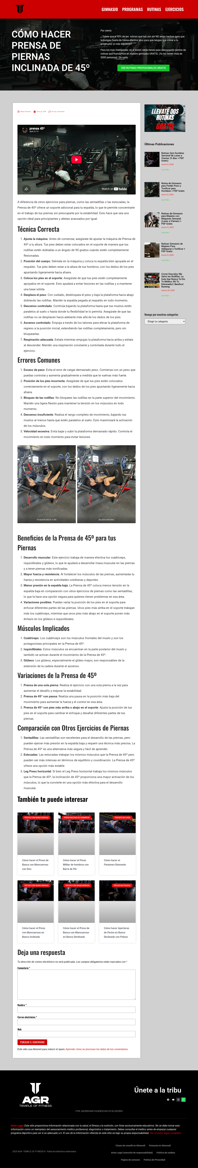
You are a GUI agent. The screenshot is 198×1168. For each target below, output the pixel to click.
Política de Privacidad (154, 1160)
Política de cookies (166, 1152)
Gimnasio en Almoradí (160, 1145)
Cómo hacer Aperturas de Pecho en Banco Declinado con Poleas (116, 932)
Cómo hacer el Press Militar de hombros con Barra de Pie (76, 864)
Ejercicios (174, 9)
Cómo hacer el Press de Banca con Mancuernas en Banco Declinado (76, 932)
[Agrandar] (71, 449)
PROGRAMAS (132, 9)
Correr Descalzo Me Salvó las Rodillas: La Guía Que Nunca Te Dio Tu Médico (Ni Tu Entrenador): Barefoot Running (173, 280)
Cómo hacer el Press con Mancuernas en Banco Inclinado (33, 932)
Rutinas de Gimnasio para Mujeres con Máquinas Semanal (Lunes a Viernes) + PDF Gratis (172, 218)
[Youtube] (173, 1099)
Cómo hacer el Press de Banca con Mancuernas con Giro (35, 864)
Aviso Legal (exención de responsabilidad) (132, 1152)
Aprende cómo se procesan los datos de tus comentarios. (97, 1049)
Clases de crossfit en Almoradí (130, 1145)
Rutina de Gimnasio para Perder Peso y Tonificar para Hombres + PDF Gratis (173, 187)
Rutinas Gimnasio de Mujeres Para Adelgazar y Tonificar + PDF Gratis (173, 247)
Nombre (22, 1005)
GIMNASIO (110, 9)
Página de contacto (130, 1160)
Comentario (23, 968)
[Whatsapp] (183, 1099)
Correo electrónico (27, 1017)
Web (19, 1029)
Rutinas (154, 9)
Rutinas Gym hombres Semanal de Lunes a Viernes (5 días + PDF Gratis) (172, 157)
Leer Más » (165, 170)
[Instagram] (178, 1099)
